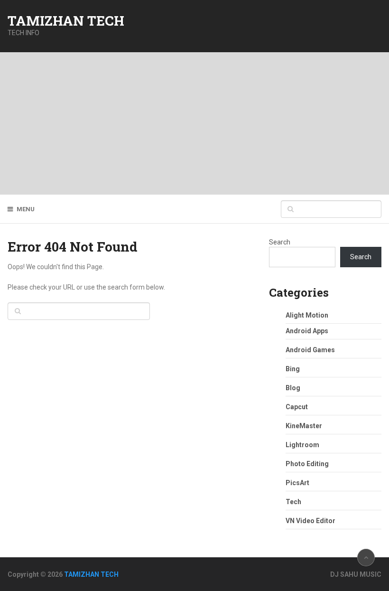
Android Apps (307, 331)
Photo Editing (307, 464)
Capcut (297, 407)
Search (279, 242)
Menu (26, 209)
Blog (293, 388)
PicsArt (297, 483)
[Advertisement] (194, 123)
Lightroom (302, 445)
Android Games (310, 350)
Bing (293, 369)
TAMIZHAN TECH (66, 21)
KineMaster (304, 426)
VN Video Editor (310, 521)
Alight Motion (307, 315)
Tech (293, 502)
